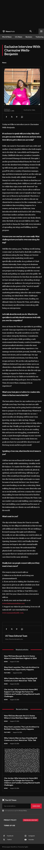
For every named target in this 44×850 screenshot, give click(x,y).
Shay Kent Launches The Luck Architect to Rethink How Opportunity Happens (21, 668)
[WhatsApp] (22, 117)
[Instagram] (25, 836)
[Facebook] (6, 117)
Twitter (9, 839)
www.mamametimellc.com (12, 613)
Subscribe (36, 806)
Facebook (10, 836)
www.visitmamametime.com (13, 603)
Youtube (31, 839)
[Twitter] (11, 117)
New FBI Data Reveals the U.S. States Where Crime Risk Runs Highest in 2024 (20, 657)
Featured (7, 672)
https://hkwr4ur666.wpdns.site (14, 639)
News (4, 63)
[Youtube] (25, 840)
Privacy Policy (23, 810)
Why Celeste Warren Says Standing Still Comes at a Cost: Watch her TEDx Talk (20, 679)
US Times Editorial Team (16, 636)
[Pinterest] (16, 117)
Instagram (31, 836)
